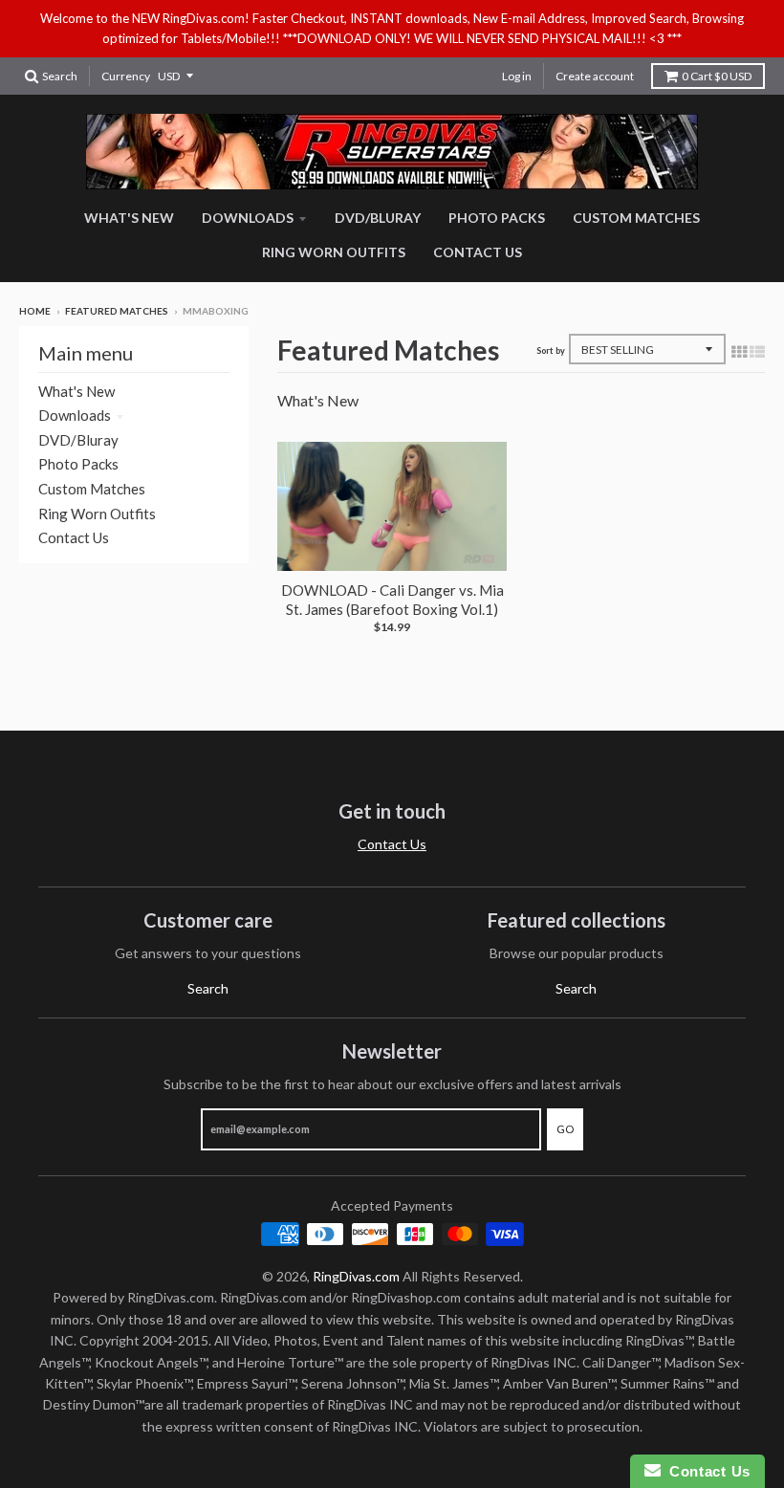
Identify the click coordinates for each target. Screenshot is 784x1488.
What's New (76, 391)
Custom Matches (91, 488)
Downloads (74, 415)
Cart (716, 76)
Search (208, 988)
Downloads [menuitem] (248, 217)
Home (35, 311)
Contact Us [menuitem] (477, 252)
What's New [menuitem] (129, 217)
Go (565, 1129)
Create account (594, 76)
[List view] (757, 351)
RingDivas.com (356, 1276)
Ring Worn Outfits (97, 513)
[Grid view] (739, 351)
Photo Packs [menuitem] (496, 217)
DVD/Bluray (78, 440)
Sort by (550, 350)
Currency (125, 76)
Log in (517, 76)
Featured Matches (116, 311)
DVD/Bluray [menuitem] (378, 217)
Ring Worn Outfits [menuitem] (333, 252)
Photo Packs (78, 463)
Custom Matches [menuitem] (636, 217)
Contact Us (73, 537)
